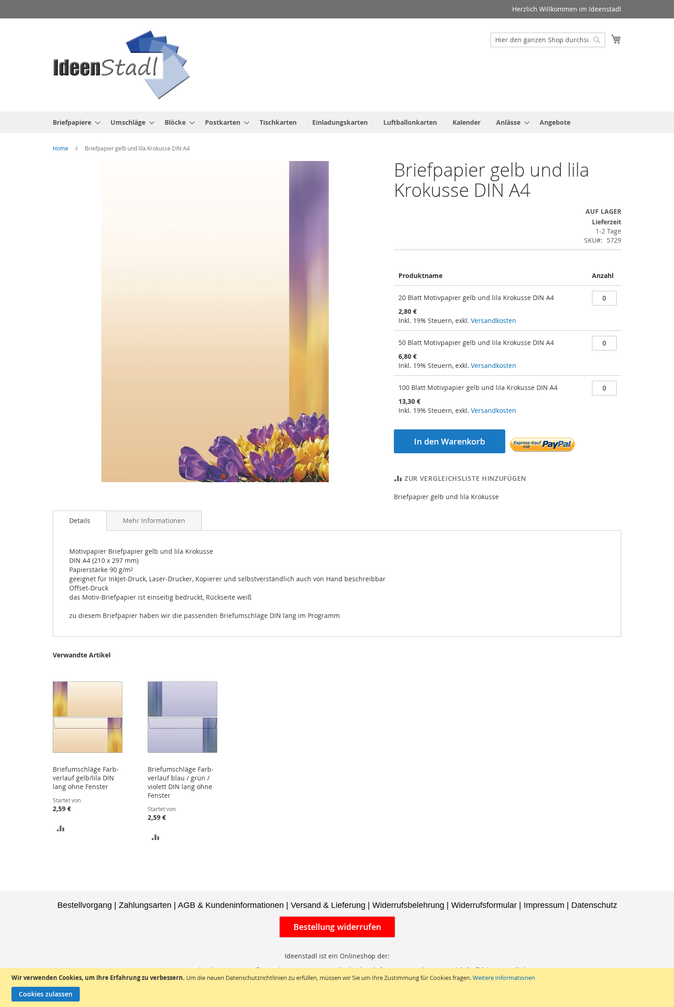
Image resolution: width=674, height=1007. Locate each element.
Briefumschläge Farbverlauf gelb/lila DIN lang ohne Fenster (86, 778)
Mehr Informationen (154, 520)
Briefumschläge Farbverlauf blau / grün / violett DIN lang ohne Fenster (181, 782)
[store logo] (121, 64)
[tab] (80, 521)
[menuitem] (73, 122)
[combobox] (548, 40)
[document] (338, 987)
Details (79, 520)
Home (60, 148)
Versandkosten (493, 320)
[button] (61, 828)
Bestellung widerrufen (337, 926)
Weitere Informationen (504, 978)
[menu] (337, 122)
